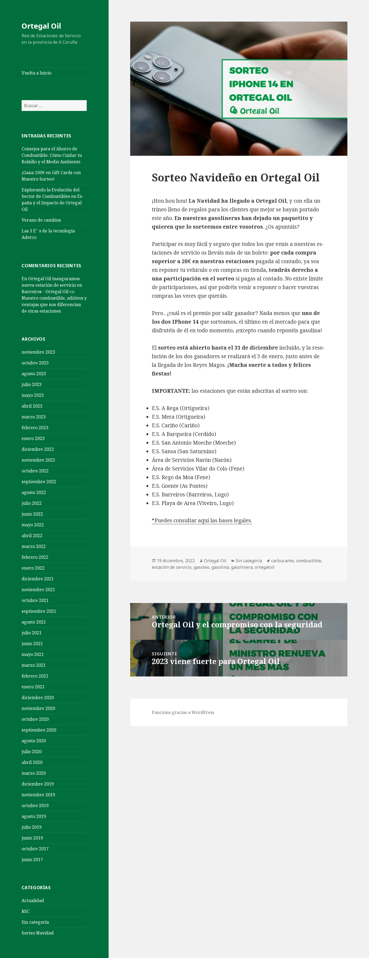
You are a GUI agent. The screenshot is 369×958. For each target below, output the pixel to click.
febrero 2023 (35, 428)
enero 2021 (33, 687)
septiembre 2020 (39, 730)
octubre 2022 (35, 471)
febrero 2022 (35, 557)
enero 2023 (33, 438)
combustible (308, 561)
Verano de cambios (41, 220)
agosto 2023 (34, 374)
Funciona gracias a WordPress (183, 712)
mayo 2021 (33, 654)
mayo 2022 (33, 525)
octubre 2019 (35, 805)
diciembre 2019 (38, 784)
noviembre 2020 (38, 708)
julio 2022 (32, 503)
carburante (282, 561)
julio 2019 (32, 827)
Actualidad (33, 900)
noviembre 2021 (38, 590)
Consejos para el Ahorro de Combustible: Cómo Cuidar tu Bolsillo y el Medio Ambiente (52, 155)
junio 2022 (32, 514)
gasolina (220, 567)
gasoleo (201, 567)
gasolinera (242, 567)
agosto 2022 (34, 492)
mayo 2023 (33, 395)
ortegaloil (264, 567)
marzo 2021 (34, 665)
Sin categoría (35, 922)
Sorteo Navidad (38, 933)
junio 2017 (32, 859)
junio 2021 (32, 643)
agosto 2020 (34, 741)
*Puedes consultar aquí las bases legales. (202, 520)
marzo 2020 (34, 773)
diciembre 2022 (38, 449)
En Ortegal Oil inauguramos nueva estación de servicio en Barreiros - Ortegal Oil (52, 285)
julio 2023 (32, 384)
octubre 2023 (35, 363)
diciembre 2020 (38, 697)
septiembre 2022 (39, 482)
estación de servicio (172, 567)
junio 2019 (32, 838)
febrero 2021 (35, 676)
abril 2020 (32, 762)
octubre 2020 (35, 719)
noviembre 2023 (38, 352)
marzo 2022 (34, 546)
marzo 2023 (34, 417)
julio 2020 (32, 751)
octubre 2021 (35, 600)
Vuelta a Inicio (36, 73)
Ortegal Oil (41, 26)
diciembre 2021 (38, 579)
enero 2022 (33, 568)
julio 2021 (32, 633)
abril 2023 (32, 406)
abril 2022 (32, 536)
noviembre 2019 (38, 795)
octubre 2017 (35, 849)
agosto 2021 (34, 622)
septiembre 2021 (39, 611)
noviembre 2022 (38, 460)
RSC (25, 911)
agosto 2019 (34, 816)
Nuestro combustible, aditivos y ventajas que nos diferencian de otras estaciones (54, 304)
